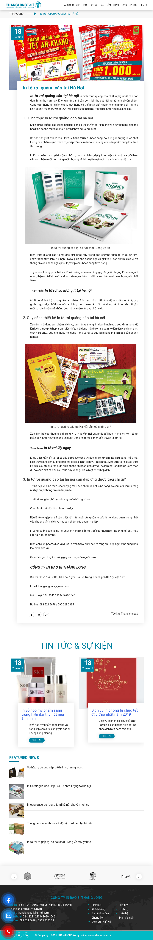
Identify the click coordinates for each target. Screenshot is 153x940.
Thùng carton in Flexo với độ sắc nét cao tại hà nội (59, 823)
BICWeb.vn (105, 935)
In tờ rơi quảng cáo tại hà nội (54, 96)
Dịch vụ (93, 5)
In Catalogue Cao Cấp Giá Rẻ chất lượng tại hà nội (59, 786)
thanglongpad (67, 935)
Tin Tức (133, 5)
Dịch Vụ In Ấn (126, 917)
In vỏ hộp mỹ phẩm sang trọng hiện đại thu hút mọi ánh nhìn (42, 714)
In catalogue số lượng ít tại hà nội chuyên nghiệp (58, 804)
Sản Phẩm (105, 5)
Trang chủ (67, 5)
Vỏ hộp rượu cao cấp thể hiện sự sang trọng (55, 767)
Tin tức (124, 904)
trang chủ (16, 13)
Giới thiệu (81, 5)
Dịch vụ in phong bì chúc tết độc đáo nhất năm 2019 (114, 712)
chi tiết (37, 740)
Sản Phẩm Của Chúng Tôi (100, 915)
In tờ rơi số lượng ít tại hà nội (68, 290)
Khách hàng (98, 909)
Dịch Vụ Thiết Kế (101, 921)
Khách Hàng (120, 5)
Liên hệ (143, 5)
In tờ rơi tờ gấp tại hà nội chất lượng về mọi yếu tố (59, 842)
